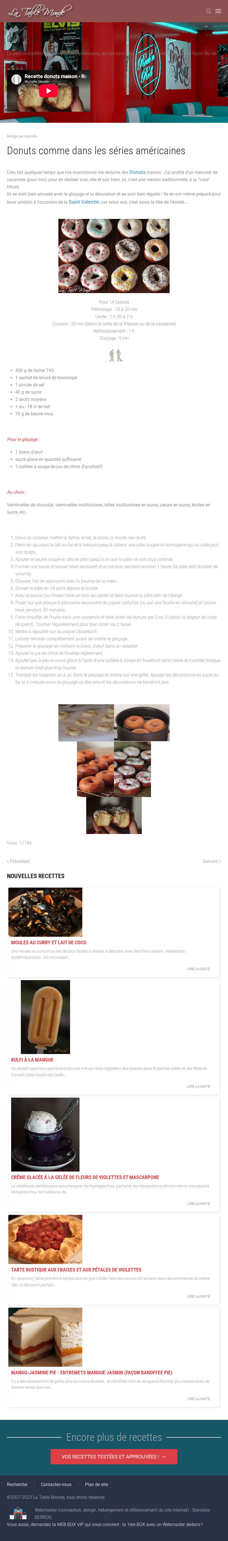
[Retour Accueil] (40, 11)
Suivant (210, 861)
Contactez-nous (56, 1484)
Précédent (19, 861)
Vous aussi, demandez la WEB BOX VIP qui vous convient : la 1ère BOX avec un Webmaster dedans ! (105, 1524)
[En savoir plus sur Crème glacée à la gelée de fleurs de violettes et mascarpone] (45, 1135)
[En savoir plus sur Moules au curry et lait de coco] (45, 912)
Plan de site (96, 1484)
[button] (208, 11)
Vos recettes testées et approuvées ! (110, 1457)
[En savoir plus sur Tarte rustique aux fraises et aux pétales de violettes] (45, 1239)
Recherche (17, 1484)
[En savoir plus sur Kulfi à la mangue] (45, 1017)
